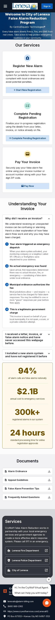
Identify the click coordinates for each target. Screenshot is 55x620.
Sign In (47, 6)
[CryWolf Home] (25, 6)
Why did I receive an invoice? (23, 218)
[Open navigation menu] (5, 6)
